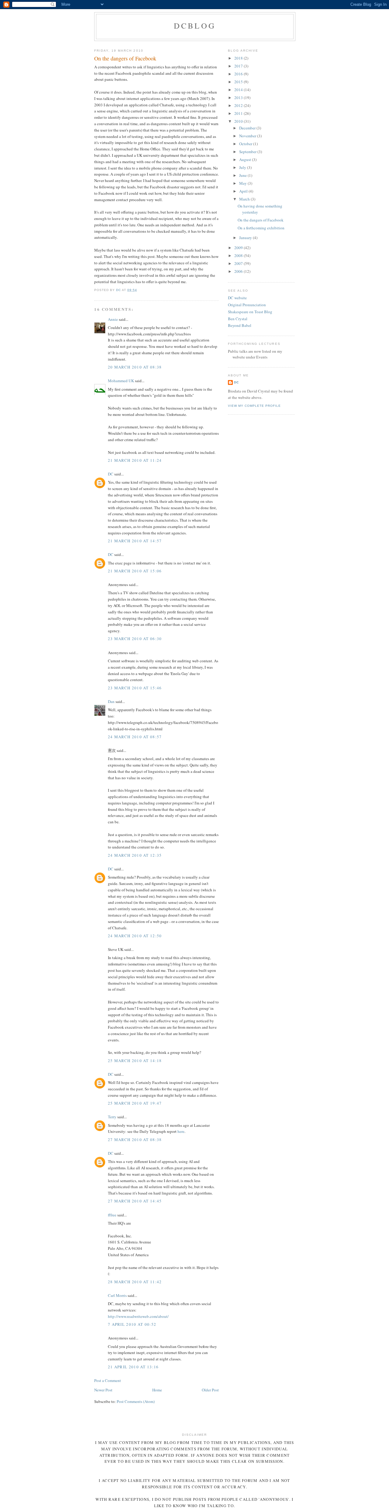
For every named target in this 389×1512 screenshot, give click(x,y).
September (248, 151)
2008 (239, 255)
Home (157, 1390)
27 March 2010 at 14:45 (135, 1201)
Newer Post (103, 1390)
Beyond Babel (239, 325)
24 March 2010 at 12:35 (135, 855)
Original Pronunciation (247, 304)
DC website (237, 297)
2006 (239, 271)
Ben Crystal (237, 318)
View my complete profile (254, 405)
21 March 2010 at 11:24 (135, 460)
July (243, 167)
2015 (239, 81)
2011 (239, 113)
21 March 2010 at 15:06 (135, 571)
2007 (239, 263)
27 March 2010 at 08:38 (135, 1139)
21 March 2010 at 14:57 (135, 540)
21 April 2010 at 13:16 (133, 1367)
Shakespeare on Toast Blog (250, 311)
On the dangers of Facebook (261, 220)
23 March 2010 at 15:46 (135, 688)
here (180, 1131)
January (246, 237)
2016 (239, 74)
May (243, 183)
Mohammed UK (121, 380)
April (244, 191)
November (248, 136)
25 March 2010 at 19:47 (135, 1103)
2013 (239, 97)
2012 (239, 105)
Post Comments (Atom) (136, 1401)
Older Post (210, 1390)
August (245, 159)
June (243, 175)
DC (110, 474)
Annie (113, 319)
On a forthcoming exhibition (261, 228)
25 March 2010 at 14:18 (135, 1060)
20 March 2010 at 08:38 (135, 367)
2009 (239, 247)
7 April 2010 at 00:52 (132, 1324)
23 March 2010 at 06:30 (135, 638)
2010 (239, 121)
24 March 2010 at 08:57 (135, 736)
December (247, 128)
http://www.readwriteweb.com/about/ (138, 1316)
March (245, 199)
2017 (239, 66)
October (246, 143)
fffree (112, 1215)
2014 (239, 89)
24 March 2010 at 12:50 (135, 935)
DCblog (195, 25)
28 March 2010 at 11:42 (135, 1281)
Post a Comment (107, 1380)
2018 (239, 58)
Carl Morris (117, 1295)
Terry (112, 1116)
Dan (111, 701)
